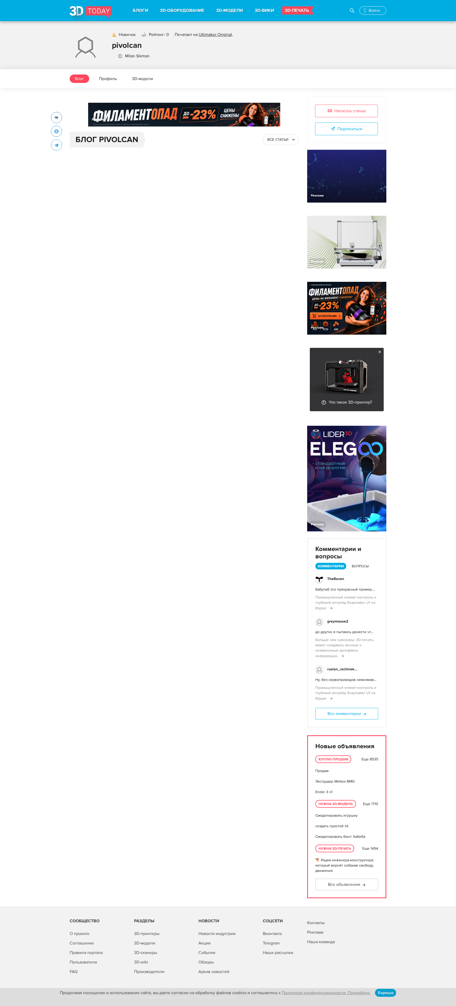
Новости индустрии (217, 933)
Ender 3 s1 (323, 792)
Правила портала (86, 952)
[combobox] (281, 139)
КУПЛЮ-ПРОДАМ (333, 759)
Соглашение (82, 943)
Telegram (271, 943)
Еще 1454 (370, 848)
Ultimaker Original (215, 34)
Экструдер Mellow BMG (335, 781)
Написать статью (350, 111)
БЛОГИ (140, 10)
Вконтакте (272, 933)
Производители (149, 971)
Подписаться (350, 129)
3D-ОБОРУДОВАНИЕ (182, 10)
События (206, 952)
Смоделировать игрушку (336, 815)
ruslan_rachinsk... (342, 669)
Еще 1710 (370, 804)
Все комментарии (344, 713)
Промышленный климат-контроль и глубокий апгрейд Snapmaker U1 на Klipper (345, 602)
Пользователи (83, 962)
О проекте (79, 933)
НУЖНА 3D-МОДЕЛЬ (336, 804)
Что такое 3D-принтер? (350, 402)
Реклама (98, 119)
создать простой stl (331, 826)
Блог (79, 78)
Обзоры (206, 962)
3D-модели (142, 78)
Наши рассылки (278, 952)
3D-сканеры (145, 952)
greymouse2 (337, 621)
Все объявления (344, 884)
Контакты (316, 922)
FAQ (74, 971)
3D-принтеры (146, 933)
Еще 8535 (370, 759)
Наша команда (321, 941)
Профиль (108, 78)
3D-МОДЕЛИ (229, 10)
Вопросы (360, 566)
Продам (322, 771)
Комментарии (331, 566)
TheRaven (335, 579)
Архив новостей (213, 971)
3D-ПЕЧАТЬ (297, 10)
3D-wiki (141, 962)
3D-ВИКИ (264, 10)
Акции (204, 943)
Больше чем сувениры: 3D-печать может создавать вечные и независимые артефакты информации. (344, 648)
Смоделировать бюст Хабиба (340, 836)
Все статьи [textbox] (277, 139)
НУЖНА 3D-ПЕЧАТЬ (335, 848)
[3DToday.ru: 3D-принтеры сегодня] (91, 13)
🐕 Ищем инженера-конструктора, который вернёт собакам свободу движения (344, 865)
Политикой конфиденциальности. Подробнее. (326, 992)
